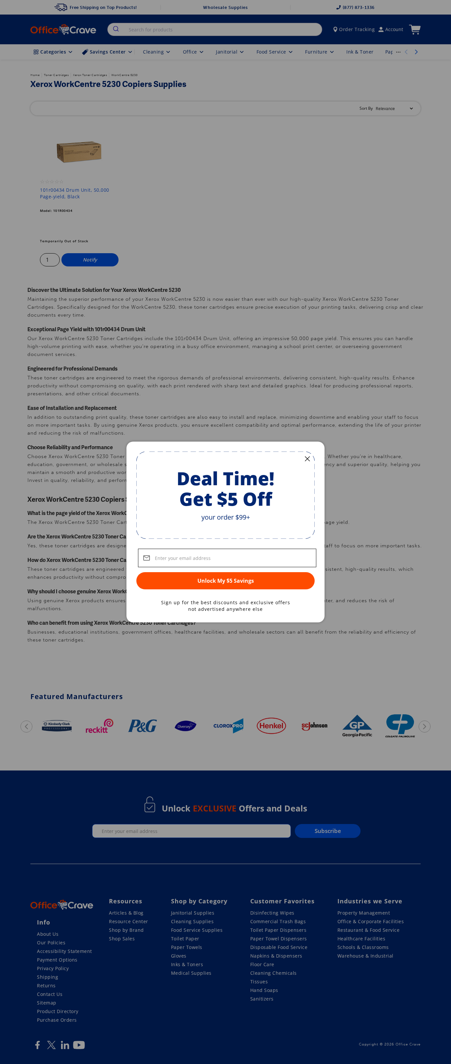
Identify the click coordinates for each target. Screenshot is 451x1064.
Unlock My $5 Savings (225, 580)
